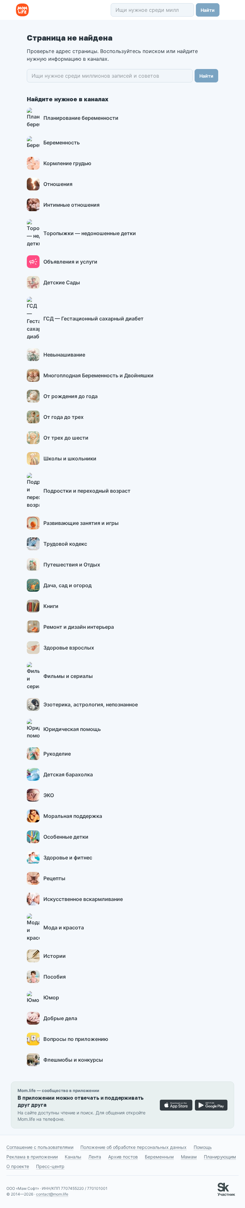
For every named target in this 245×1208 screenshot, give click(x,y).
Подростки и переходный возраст (86, 491)
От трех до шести (65, 438)
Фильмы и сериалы (68, 676)
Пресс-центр (50, 1166)
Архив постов (123, 1156)
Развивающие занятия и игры (81, 523)
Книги (50, 606)
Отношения (57, 184)
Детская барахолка (68, 774)
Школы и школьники (69, 458)
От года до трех (63, 417)
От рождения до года (70, 396)
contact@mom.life (52, 1194)
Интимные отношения (71, 205)
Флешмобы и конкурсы (73, 1060)
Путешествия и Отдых (71, 564)
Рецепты (54, 878)
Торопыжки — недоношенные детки (89, 233)
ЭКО (48, 795)
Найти (208, 10)
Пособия (54, 976)
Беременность (61, 142)
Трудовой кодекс (65, 544)
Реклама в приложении (32, 1156)
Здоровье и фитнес (67, 857)
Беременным (159, 1156)
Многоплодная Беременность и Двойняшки (98, 375)
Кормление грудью (67, 163)
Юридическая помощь (72, 729)
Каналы (73, 1156)
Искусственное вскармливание (83, 899)
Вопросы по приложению (75, 1039)
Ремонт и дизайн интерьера (78, 627)
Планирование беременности (80, 118)
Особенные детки (65, 837)
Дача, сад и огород (67, 585)
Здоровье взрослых (68, 647)
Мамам (189, 1156)
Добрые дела (60, 1018)
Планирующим (220, 1156)
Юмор (51, 997)
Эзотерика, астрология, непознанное (90, 704)
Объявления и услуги (70, 261)
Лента (94, 1156)
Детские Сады (61, 282)
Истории (54, 956)
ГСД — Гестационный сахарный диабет (93, 318)
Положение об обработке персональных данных (133, 1147)
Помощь (203, 1147)
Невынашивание (64, 354)
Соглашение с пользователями (39, 1147)
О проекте (17, 1166)
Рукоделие (57, 753)
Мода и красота (63, 927)
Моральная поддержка (72, 816)
